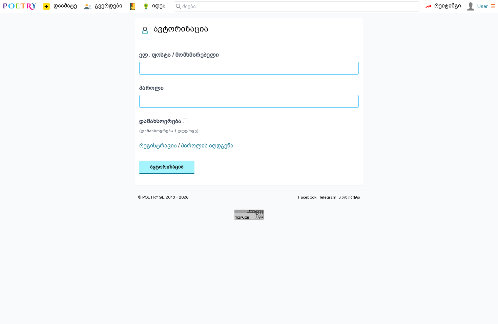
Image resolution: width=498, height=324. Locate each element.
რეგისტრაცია (158, 145)
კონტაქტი (349, 197)
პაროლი (151, 88)
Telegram (327, 197)
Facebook (307, 197)
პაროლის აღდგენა (207, 145)
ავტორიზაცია (167, 166)
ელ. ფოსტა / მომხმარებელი (179, 55)
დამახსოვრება (161, 121)
